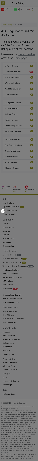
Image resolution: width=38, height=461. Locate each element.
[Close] (2, 211)
